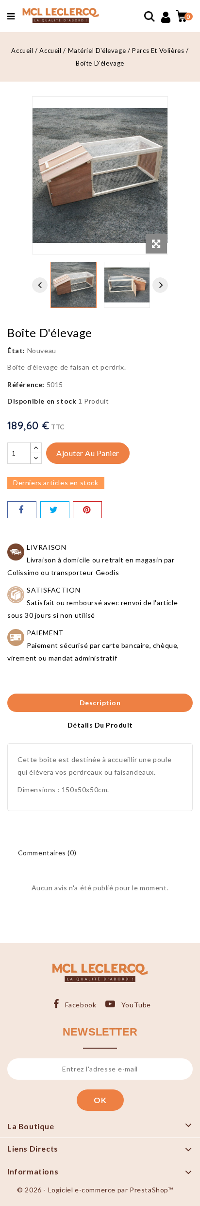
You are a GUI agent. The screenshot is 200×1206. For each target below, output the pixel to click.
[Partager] (22, 510)
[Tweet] (55, 510)
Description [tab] (100, 702)
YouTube (136, 1005)
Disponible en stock (41, 401)
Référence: (26, 384)
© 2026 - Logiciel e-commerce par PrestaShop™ (95, 1190)
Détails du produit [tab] (100, 725)
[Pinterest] (87, 510)
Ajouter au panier (87, 453)
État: (16, 350)
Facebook (80, 1005)
